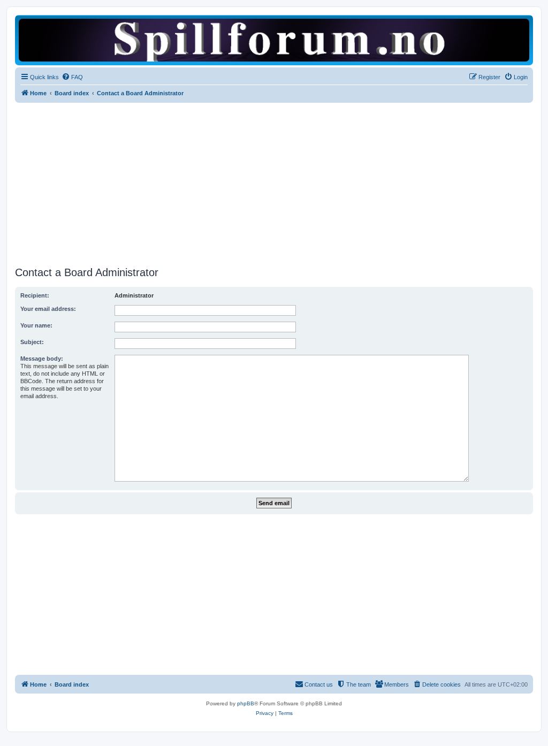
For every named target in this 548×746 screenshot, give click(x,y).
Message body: (41, 358)
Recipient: (34, 295)
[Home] (274, 40)
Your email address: (48, 309)
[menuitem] (72, 77)
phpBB (245, 703)
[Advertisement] (274, 183)
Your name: (36, 325)
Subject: (32, 342)
